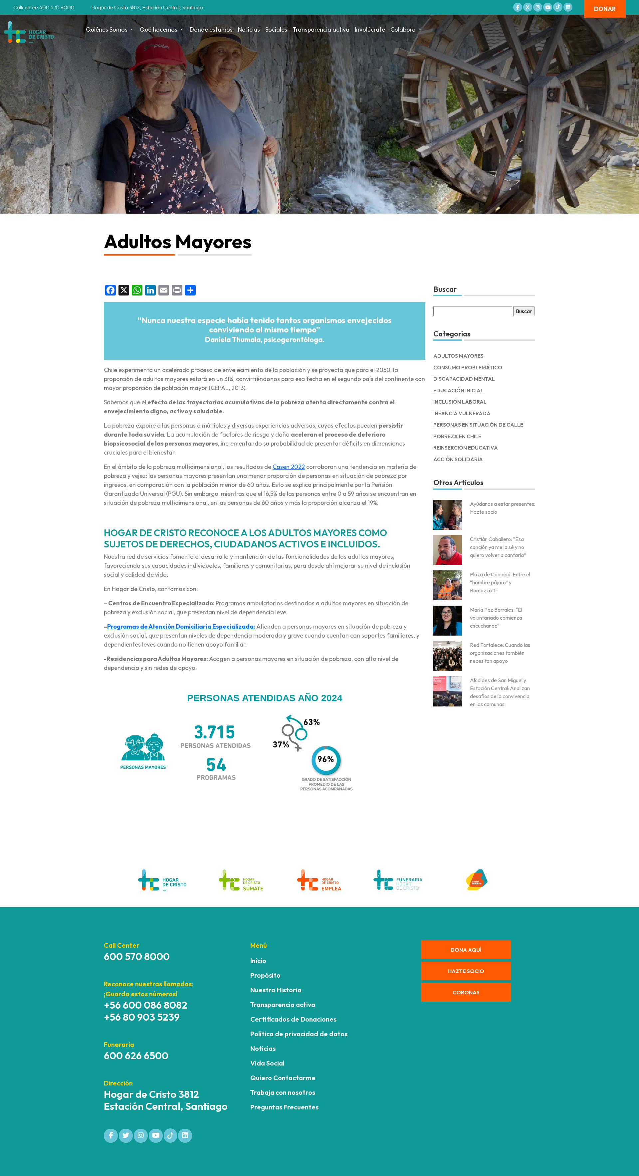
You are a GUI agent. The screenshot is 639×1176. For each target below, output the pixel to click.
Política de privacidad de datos (298, 1034)
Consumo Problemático (467, 367)
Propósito (265, 975)
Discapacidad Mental (464, 379)
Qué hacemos (158, 29)
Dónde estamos (211, 29)
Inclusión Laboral (460, 402)
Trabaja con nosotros (282, 1092)
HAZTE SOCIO (466, 971)
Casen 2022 (289, 467)
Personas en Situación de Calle (478, 425)
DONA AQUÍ (466, 949)
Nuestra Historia (276, 990)
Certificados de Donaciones (293, 1019)
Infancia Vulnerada (462, 413)
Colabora (403, 29)
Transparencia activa (321, 29)
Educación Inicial (458, 390)
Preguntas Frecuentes (284, 1107)
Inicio (258, 960)
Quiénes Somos (106, 29)
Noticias (249, 29)
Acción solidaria (458, 459)
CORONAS (466, 992)
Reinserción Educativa (465, 448)
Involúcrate (370, 29)
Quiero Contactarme (283, 1078)
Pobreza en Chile (457, 436)
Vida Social (267, 1063)
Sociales (276, 29)
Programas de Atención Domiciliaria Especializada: (181, 626)
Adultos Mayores (458, 356)
